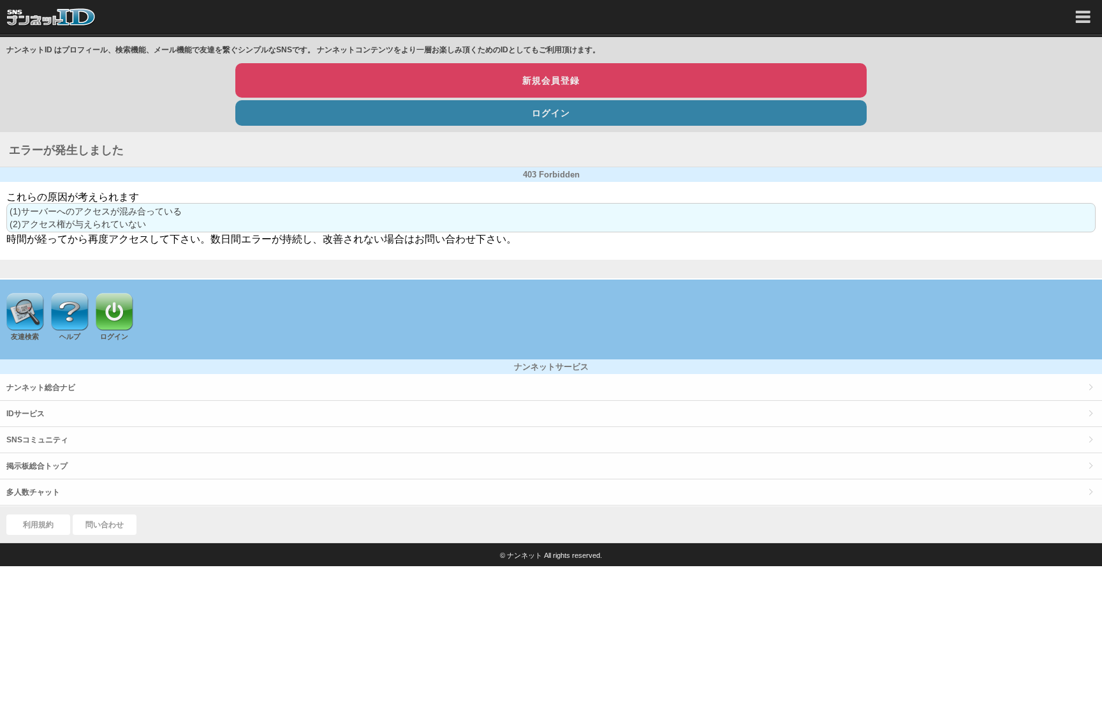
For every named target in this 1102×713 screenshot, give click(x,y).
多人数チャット (33, 492)
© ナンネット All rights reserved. (551, 555)
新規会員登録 (551, 80)
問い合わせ (104, 524)
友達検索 (25, 336)
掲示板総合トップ (37, 466)
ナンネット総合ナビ (40, 387)
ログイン (551, 113)
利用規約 (38, 524)
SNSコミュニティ (37, 439)
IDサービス (25, 413)
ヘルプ (69, 336)
